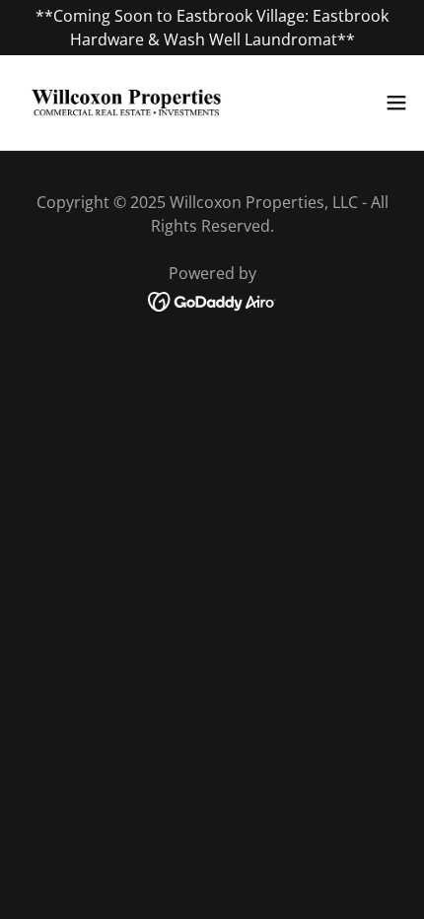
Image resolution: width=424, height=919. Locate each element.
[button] (396, 102)
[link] (126, 102)
